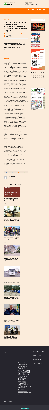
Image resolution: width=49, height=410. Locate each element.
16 (43, 76)
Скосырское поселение (37, 359)
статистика (20, 169)
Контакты (12, 12)
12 (35, 76)
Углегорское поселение (37, 363)
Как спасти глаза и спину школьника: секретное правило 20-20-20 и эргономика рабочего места (11, 219)
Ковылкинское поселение (37, 356)
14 (39, 76)
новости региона (7, 169)
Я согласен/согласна (24, 408)
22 (41, 77)
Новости (10, 9)
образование (14, 169)
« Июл (32, 83)
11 (33, 76)
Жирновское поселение (37, 354)
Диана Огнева (12, 176)
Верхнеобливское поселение (38, 351)
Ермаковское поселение (37, 352)
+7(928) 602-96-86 (28, 3)
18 (33, 77)
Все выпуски (33, 109)
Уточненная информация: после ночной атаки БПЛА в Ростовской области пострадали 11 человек (11, 199)
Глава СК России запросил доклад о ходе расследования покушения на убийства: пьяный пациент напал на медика (11, 317)
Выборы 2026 (42, 9)
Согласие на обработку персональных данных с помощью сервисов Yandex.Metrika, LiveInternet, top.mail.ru (23, 383)
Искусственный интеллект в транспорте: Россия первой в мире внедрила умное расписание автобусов (11, 279)
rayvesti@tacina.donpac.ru (30, 4)
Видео (16, 9)
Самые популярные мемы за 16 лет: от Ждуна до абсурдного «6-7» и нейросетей (11, 238)
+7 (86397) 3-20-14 (28, 2)
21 (39, 77)
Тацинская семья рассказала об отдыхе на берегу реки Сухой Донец (12, 298)
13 (37, 76)
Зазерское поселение (37, 355)
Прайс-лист (6, 352)
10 (31, 76)
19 (35, 77)
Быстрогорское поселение (38, 350)
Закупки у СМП (21, 389)
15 (41, 76)
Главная (5, 9)
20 (37, 77)
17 (31, 77)
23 (43, 77)
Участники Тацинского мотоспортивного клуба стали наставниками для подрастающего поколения (11, 338)
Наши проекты (22, 9)
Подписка (6, 12)
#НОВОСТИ (7, 58)
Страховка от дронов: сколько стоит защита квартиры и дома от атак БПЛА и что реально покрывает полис (12, 259)
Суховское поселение (37, 360)
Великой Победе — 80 (33, 9)
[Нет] (47, 407)
